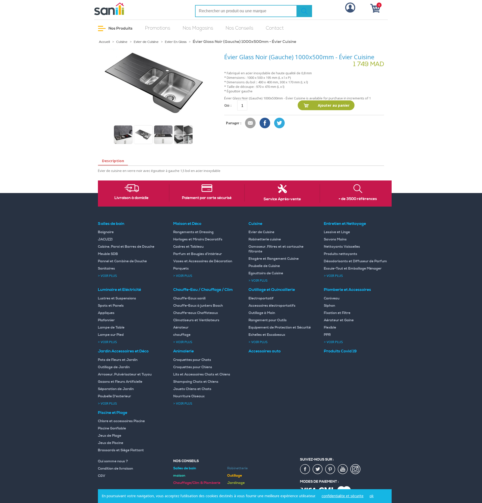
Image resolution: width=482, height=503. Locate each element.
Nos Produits (120, 28)
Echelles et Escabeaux (267, 335)
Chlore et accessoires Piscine (121, 421)
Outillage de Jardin (114, 367)
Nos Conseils (239, 28)
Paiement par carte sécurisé (207, 198)
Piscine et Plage (112, 412)
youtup (343, 469)
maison (179, 475)
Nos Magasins (198, 28)
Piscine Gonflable (112, 428)
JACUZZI (105, 239)
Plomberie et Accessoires (347, 289)
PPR (327, 335)
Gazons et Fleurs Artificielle (120, 382)
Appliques (106, 313)
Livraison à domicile (131, 198)
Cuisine (122, 42)
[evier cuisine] (163, 134)
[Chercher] (304, 11)
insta (355, 469)
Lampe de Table (111, 327)
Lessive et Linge (337, 232)
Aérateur (181, 327)
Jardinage (236, 483)
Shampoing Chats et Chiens (195, 382)
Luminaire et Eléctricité (119, 289)
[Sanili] (128, 9)
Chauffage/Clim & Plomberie (196, 483)
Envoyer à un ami (250, 123)
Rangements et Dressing (193, 232)
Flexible (330, 327)
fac (305, 469)
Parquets (181, 268)
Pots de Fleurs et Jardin (118, 360)
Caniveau (331, 298)
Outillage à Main (262, 313)
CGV (101, 476)
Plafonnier (106, 320)
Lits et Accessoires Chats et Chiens (201, 374)
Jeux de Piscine (110, 443)
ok (372, 495)
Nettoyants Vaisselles (342, 246)
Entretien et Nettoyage (345, 223)
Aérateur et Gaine (339, 320)
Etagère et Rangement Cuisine (274, 259)
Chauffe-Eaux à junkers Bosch (198, 305)
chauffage (182, 335)
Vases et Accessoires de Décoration (202, 261)
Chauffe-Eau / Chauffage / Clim (203, 289)
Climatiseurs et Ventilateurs (196, 320)
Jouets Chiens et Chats (192, 389)
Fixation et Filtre (337, 313)
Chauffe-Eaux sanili (189, 298)
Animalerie (183, 351)
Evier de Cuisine (146, 42)
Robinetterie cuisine (265, 239)
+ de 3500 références (358, 199)
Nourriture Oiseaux (189, 396)
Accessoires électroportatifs (272, 305)
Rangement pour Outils (268, 320)
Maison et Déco (187, 223)
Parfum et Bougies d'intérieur (197, 254)
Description (113, 160)
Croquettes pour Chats (192, 360)
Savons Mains (335, 239)
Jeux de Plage (109, 435)
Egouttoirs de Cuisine (266, 273)
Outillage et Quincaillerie (272, 289)
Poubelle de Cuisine (264, 266)
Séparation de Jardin (116, 389)
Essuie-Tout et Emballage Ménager (353, 268)
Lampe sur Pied (111, 335)
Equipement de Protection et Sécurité (280, 327)
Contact (275, 28)
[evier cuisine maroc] (123, 134)
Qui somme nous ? (113, 461)
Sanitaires (106, 268)
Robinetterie (237, 468)
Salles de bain (111, 223)
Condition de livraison (115, 468)
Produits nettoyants (340, 254)
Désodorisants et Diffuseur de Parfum (355, 261)
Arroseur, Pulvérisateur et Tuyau (125, 374)
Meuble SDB (108, 254)
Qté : (227, 105)
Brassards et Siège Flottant (121, 450)
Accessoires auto (265, 351)
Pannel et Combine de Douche (122, 261)
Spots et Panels (111, 305)
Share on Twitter (279, 123)
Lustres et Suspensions (117, 298)
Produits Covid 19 (340, 351)
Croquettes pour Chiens (192, 367)
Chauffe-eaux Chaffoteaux (195, 313)
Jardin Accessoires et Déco (123, 351)
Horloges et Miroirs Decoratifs (197, 239)
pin (330, 469)
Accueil (104, 42)
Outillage (234, 475)
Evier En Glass (176, 42)
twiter (318, 469)
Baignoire (106, 232)
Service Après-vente (282, 199)
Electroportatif (261, 298)
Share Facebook (265, 123)
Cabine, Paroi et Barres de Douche (126, 246)
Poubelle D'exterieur (114, 396)
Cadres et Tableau (188, 246)
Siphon (329, 305)
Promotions (157, 28)
